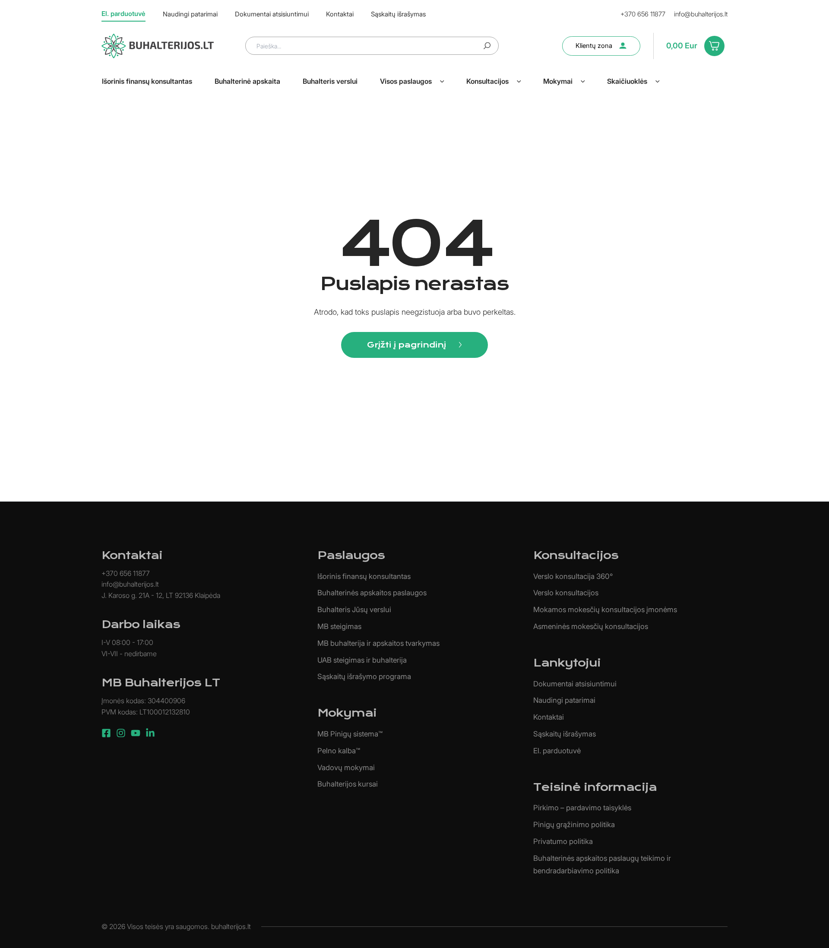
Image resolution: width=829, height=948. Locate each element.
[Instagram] (121, 733)
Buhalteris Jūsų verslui (354, 609)
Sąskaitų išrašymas (564, 734)
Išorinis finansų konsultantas (364, 576)
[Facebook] (106, 733)
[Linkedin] (150, 733)
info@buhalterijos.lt (701, 14)
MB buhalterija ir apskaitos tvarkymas (378, 643)
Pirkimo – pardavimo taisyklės (582, 807)
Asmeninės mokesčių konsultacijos (590, 626)
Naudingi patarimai (564, 700)
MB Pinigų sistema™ (350, 734)
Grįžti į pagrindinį (406, 344)
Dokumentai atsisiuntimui (575, 683)
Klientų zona (594, 45)
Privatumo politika (563, 841)
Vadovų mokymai (346, 767)
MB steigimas (339, 626)
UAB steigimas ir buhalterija (362, 660)
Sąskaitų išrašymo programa (364, 676)
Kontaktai (548, 717)
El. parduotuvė (557, 750)
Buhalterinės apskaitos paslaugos (372, 592)
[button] (442, 81)
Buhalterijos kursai (347, 784)
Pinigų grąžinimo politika (574, 824)
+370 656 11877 (642, 14)
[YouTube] (135, 733)
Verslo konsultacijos (565, 592)
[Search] (487, 45)
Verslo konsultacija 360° (573, 576)
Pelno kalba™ (338, 750)
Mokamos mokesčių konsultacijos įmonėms (605, 609)
